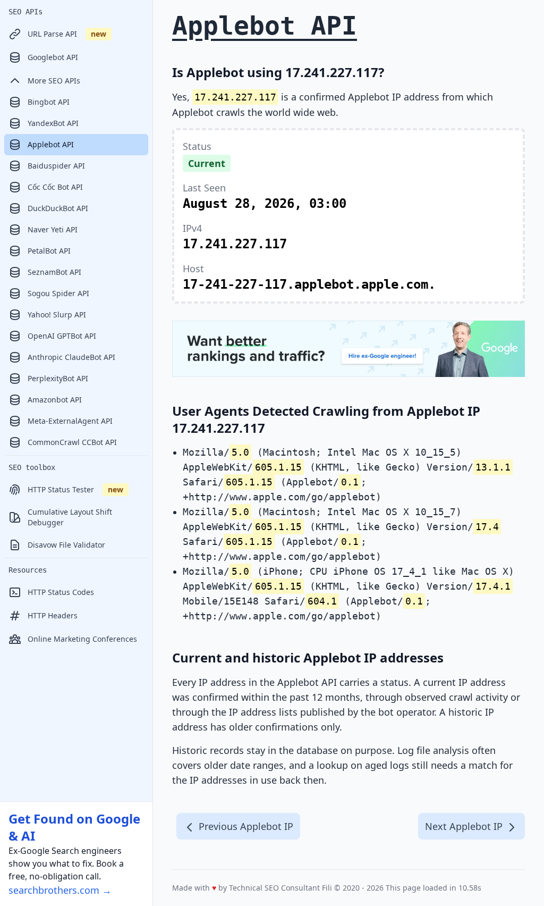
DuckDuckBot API (58, 208)
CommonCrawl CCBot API (72, 442)
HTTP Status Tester (75, 489)
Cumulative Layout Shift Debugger (70, 517)
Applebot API (51, 144)
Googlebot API (53, 57)
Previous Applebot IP (244, 826)
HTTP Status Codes (61, 592)
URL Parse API (67, 34)
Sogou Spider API (58, 293)
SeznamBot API (54, 272)
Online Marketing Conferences (82, 639)
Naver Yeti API (53, 229)
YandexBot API (53, 123)
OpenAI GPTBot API (62, 336)
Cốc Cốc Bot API (55, 187)
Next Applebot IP (465, 826)
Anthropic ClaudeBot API (71, 357)
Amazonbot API (55, 400)
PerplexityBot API (58, 378)
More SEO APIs (54, 81)
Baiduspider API (56, 166)
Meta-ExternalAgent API (70, 421)
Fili (327, 888)
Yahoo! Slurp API (57, 314)
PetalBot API (49, 251)
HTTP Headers (53, 615)
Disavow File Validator (66, 545)
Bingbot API (49, 102)
